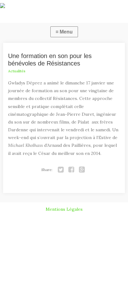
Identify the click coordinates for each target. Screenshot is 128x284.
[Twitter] (60, 170)
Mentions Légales (64, 209)
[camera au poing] (64, 7)
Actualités (16, 71)
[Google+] (81, 170)
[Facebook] (71, 170)
